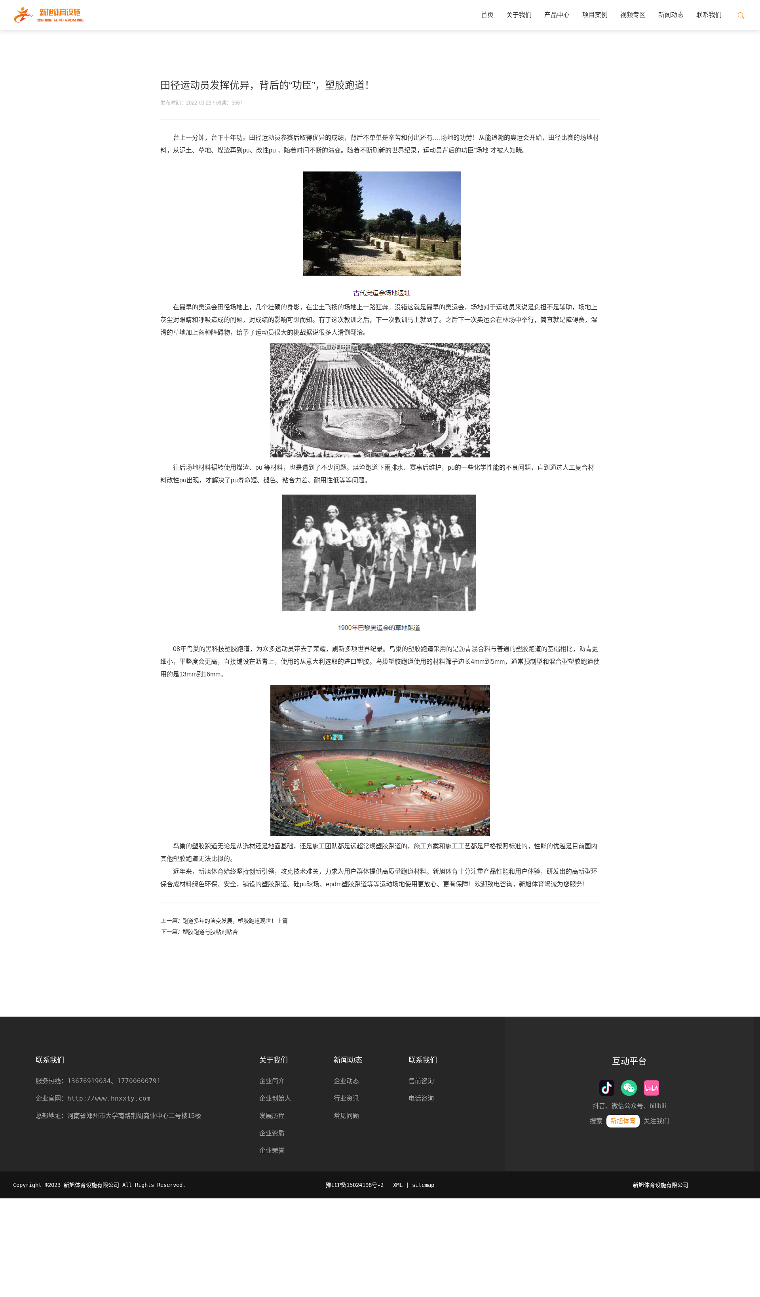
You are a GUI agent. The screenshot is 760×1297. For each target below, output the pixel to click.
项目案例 (595, 14)
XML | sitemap (413, 1185)
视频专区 (633, 14)
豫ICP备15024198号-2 (355, 1185)
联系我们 (709, 14)
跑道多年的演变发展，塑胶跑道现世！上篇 (235, 921)
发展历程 (272, 1115)
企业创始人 (275, 1098)
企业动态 (346, 1081)
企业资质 (272, 1133)
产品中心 (557, 14)
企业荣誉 (272, 1150)
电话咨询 (421, 1098)
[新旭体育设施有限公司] (48, 15)
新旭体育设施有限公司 (660, 1185)
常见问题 (346, 1115)
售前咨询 (421, 1081)
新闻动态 (671, 14)
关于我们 (519, 14)
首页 (487, 14)
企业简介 (272, 1081)
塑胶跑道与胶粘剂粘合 (210, 932)
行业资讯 (346, 1098)
